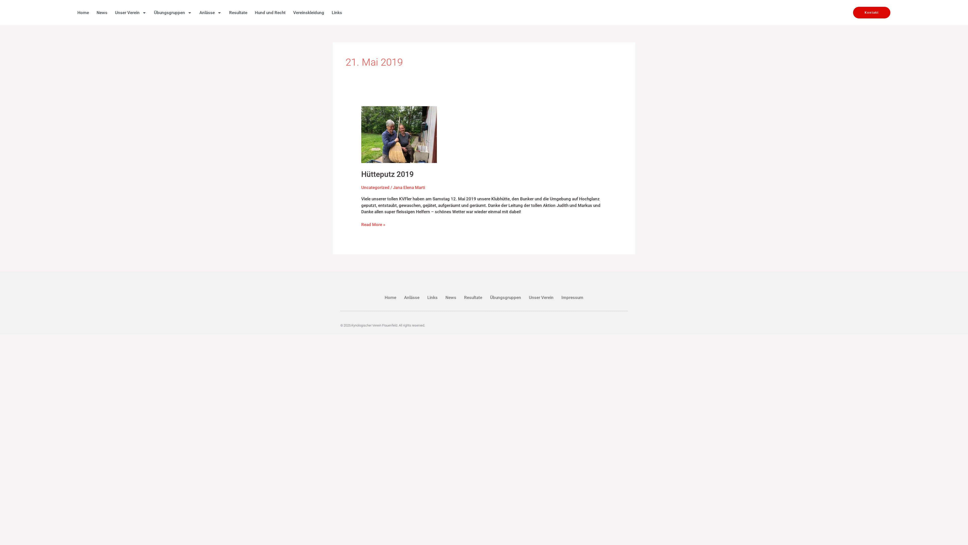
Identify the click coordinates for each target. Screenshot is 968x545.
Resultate (238, 12)
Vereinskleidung (308, 12)
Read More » (373, 224)
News (102, 12)
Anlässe (411, 297)
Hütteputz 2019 (387, 174)
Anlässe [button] (207, 12)
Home (83, 12)
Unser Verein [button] (127, 12)
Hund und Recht (270, 12)
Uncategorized (375, 187)
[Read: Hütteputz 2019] (399, 134)
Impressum (572, 297)
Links (337, 12)
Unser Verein (541, 297)
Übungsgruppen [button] (169, 12)
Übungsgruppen (505, 297)
